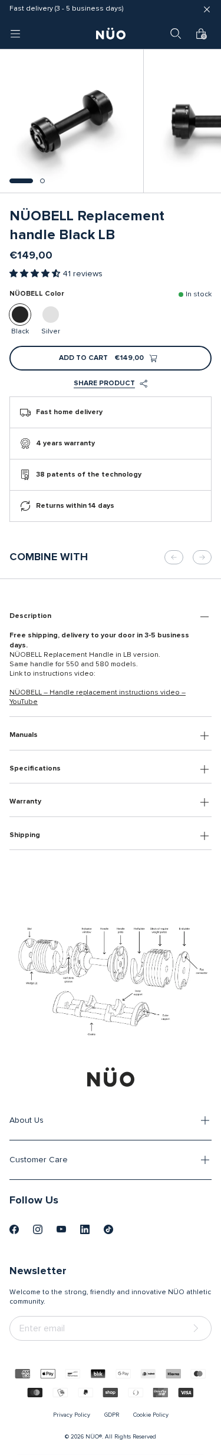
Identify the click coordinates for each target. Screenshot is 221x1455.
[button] (21, 180)
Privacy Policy (71, 1415)
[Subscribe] (198, 1329)
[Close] (207, 9)
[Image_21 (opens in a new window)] (108, 1229)
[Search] (176, 33)
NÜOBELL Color (36, 293)
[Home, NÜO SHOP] (111, 33)
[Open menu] (15, 33)
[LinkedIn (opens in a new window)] (85, 1229)
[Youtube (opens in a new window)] (61, 1229)
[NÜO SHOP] (110, 1076)
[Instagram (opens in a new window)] (37, 1229)
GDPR (111, 1415)
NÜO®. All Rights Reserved (120, 1437)
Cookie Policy (151, 1415)
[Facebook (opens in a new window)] (14, 1229)
